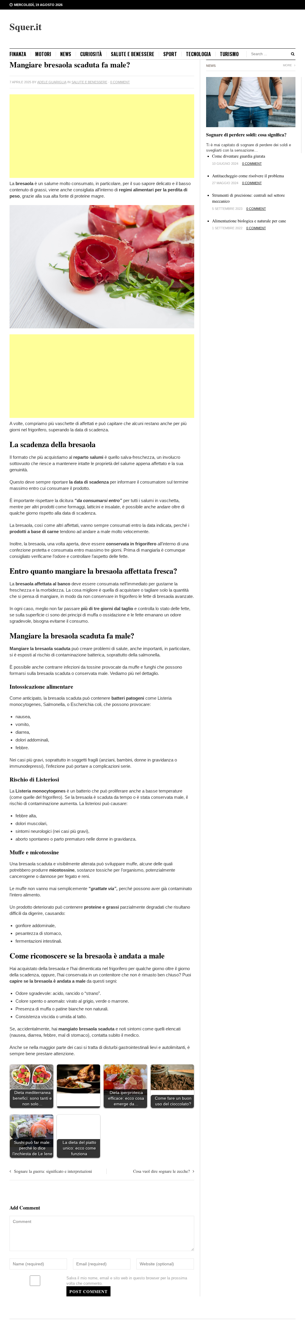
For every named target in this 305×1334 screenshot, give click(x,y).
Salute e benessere (132, 54)
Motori (43, 54)
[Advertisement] (102, 136)
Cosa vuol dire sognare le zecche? (161, 1171)
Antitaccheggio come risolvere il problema (248, 176)
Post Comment (88, 1291)
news (65, 54)
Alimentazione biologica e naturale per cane (249, 221)
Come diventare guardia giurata (238, 156)
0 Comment (120, 82)
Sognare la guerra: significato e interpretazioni (53, 1171)
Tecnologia (198, 54)
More (288, 65)
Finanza (18, 54)
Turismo (229, 54)
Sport (170, 54)
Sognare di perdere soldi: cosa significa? (246, 134)
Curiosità (91, 54)
